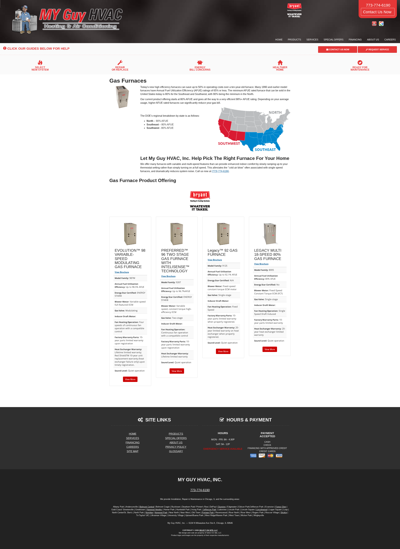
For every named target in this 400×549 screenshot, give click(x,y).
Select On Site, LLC (208, 530)
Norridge (149, 512)
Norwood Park (161, 512)
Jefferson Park (209, 509)
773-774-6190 (200, 490)
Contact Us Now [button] (377, 12)
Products (294, 39)
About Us (373, 39)
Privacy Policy (175, 447)
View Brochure (122, 272)
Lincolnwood (261, 509)
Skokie (284, 512)
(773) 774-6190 (220, 171)
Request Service (378, 49)
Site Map (132, 451)
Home (278, 39)
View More (130, 379)
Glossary (176, 451)
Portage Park (208, 512)
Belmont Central (147, 507)
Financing (355, 39)
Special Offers (333, 39)
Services (312, 39)
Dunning (221, 507)
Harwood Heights (154, 509)
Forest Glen (280, 507)
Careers (390, 39)
